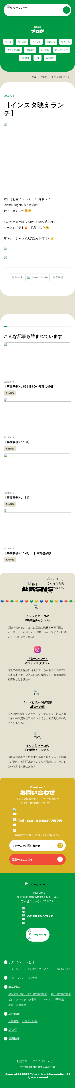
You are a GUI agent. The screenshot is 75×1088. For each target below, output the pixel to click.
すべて (8, 41)
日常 (37, 57)
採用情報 (25, 57)
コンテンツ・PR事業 (52, 999)
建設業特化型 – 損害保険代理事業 (27, 993)
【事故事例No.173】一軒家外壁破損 (27, 553)
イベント (36, 41)
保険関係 (44, 49)
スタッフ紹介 (30, 1020)
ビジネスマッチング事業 (22, 999)
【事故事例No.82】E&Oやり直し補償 (28, 386)
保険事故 (30, 49)
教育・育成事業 (17, 1005)
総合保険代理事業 (61, 993)
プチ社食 (65, 41)
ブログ (44, 77)
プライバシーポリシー (45, 1061)
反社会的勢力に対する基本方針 (37, 1067)
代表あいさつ (63, 969)
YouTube (21, 41)
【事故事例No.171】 (17, 497)
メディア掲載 (13, 49)
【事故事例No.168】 (17, 442)
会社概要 (13, 1020)
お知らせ (51, 41)
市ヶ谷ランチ (61, 49)
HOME (33, 77)
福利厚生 (50, 57)
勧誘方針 (22, 1061)
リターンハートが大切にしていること (30, 969)
